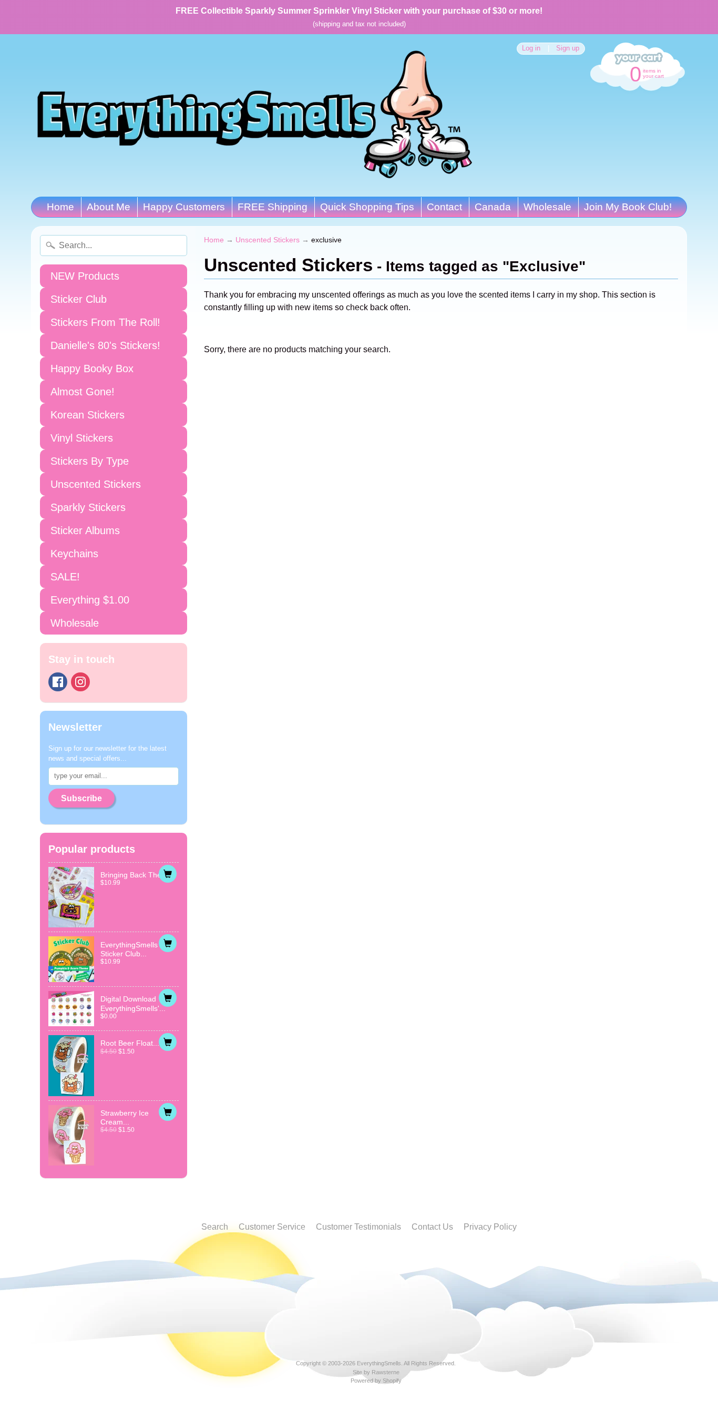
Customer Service (272, 1226)
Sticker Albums (85, 530)
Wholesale (547, 206)
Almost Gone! (82, 391)
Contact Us (432, 1226)
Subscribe (81, 798)
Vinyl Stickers (81, 438)
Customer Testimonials (358, 1226)
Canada (493, 206)
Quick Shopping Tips (367, 206)
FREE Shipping (272, 206)
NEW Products (84, 276)
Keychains (74, 553)
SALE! (65, 577)
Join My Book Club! (628, 206)
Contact (444, 206)
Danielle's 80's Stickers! (105, 345)
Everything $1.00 (89, 600)
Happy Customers (184, 206)
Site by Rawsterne (376, 1372)
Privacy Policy (490, 1226)
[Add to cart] (168, 874)
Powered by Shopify (376, 1380)
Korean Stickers (87, 415)
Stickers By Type (89, 461)
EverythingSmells (379, 1363)
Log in (531, 48)
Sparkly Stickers (88, 507)
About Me (108, 206)
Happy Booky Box (92, 368)
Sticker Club (78, 299)
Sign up (567, 48)
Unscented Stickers (95, 484)
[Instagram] (80, 681)
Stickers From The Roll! (105, 322)
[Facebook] (57, 681)
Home (60, 206)
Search (214, 1226)
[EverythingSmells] (254, 115)
